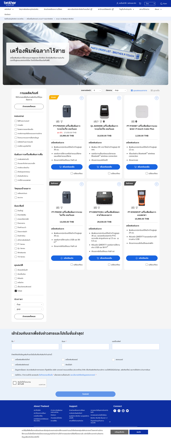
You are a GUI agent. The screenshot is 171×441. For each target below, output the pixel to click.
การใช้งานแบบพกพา (24, 180)
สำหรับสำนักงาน (23, 176)
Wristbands (22, 252)
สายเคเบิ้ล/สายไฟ (23, 219)
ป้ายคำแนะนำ (22, 227)
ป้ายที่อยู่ (20, 211)
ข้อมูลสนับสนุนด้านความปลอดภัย (97, 422)
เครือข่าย (20, 282)
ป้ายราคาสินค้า (22, 231)
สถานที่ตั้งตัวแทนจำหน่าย (76, 421)
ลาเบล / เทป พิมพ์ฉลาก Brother (65, 19)
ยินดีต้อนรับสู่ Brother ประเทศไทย (14, 19)
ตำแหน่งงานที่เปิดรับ (56, 418)
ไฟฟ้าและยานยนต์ (23, 121)
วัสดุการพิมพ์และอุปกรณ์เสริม (28, 9)
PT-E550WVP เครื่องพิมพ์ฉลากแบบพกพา (142, 213)
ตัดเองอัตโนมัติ (23, 270)
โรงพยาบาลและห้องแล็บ (25, 129)
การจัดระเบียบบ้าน (23, 167)
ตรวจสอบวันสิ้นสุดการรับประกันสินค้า (99, 411)
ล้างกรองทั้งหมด (29, 106)
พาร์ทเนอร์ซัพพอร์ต (104, 9)
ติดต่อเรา (8, 14)
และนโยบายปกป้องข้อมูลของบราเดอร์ (82, 375)
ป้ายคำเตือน (21, 236)
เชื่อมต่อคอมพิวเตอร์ (24, 287)
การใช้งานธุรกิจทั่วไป (24, 146)
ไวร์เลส (20, 291)
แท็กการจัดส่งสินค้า (24, 240)
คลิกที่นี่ (36, 437)
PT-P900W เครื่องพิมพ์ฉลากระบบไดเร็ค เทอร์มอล (67, 213)
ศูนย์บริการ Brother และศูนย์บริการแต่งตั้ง (79, 417)
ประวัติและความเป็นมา (40, 413)
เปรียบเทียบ (78, 173)
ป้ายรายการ (21, 223)
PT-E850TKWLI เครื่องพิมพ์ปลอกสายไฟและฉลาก (104, 213)
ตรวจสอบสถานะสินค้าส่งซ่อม (99, 415)
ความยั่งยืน (54, 421)
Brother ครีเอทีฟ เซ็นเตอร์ (98, 418)
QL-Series (21, 248)
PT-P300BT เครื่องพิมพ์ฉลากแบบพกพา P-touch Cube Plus (142, 127)
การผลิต (20, 125)
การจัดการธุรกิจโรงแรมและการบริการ (30, 133)
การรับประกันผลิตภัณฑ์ (75, 413)
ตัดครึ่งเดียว (22, 274)
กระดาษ (20, 197)
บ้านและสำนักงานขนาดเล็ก (26, 163)
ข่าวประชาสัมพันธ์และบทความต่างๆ (56, 411)
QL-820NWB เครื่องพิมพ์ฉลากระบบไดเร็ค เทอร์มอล (104, 127)
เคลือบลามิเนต (22, 193)
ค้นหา (165, 3)
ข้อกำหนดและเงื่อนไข (46, 375)
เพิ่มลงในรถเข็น (68, 167)
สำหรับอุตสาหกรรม (24, 172)
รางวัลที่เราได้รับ (38, 416)
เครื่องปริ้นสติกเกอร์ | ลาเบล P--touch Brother (40, 19)
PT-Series (21, 244)
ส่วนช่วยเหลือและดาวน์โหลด (53, 9)
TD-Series (21, 257)
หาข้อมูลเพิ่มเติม (119, 432)
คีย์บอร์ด (20, 278)
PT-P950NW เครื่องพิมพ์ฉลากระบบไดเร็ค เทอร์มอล (66, 127)
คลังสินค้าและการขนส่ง (25, 142)
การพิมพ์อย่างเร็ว (23, 159)
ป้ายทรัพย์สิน (22, 215)
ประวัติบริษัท (37, 410)
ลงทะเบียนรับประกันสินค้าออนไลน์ (79, 9)
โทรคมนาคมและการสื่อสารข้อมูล (28, 138)
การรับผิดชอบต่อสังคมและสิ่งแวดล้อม (41, 420)
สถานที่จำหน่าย (144, 9)
